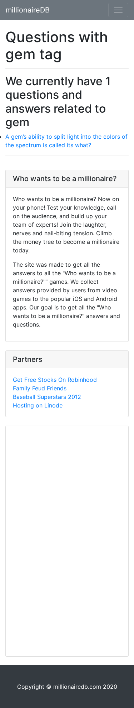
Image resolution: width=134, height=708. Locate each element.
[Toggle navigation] (118, 10)
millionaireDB (28, 10)
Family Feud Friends (39, 388)
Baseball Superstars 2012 (47, 396)
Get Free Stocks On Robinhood (55, 379)
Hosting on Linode (38, 405)
